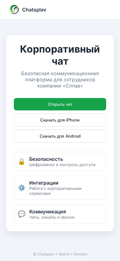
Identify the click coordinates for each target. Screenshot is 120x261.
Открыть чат (60, 104)
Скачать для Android (60, 136)
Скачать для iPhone (60, 120)
